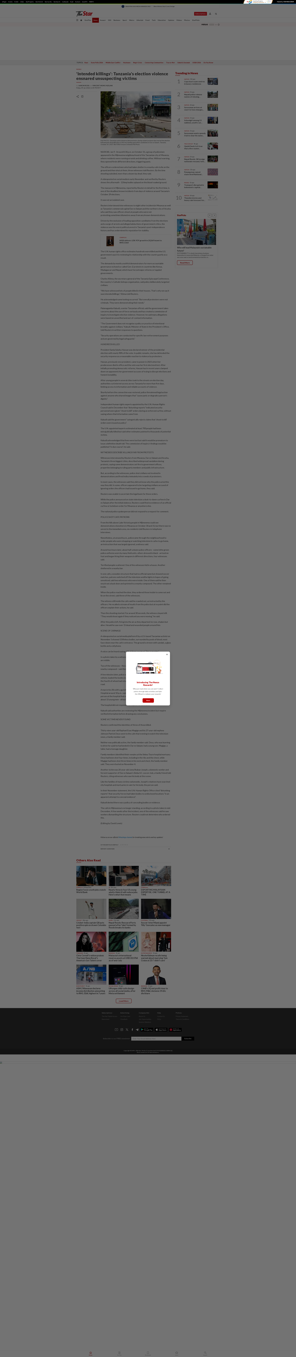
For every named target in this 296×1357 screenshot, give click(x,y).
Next (148, 700)
